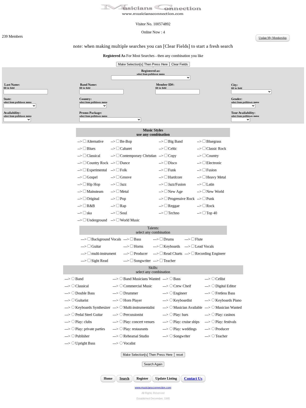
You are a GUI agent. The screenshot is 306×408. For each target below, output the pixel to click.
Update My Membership (273, 38)
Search (124, 378)
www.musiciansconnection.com (153, 387)
